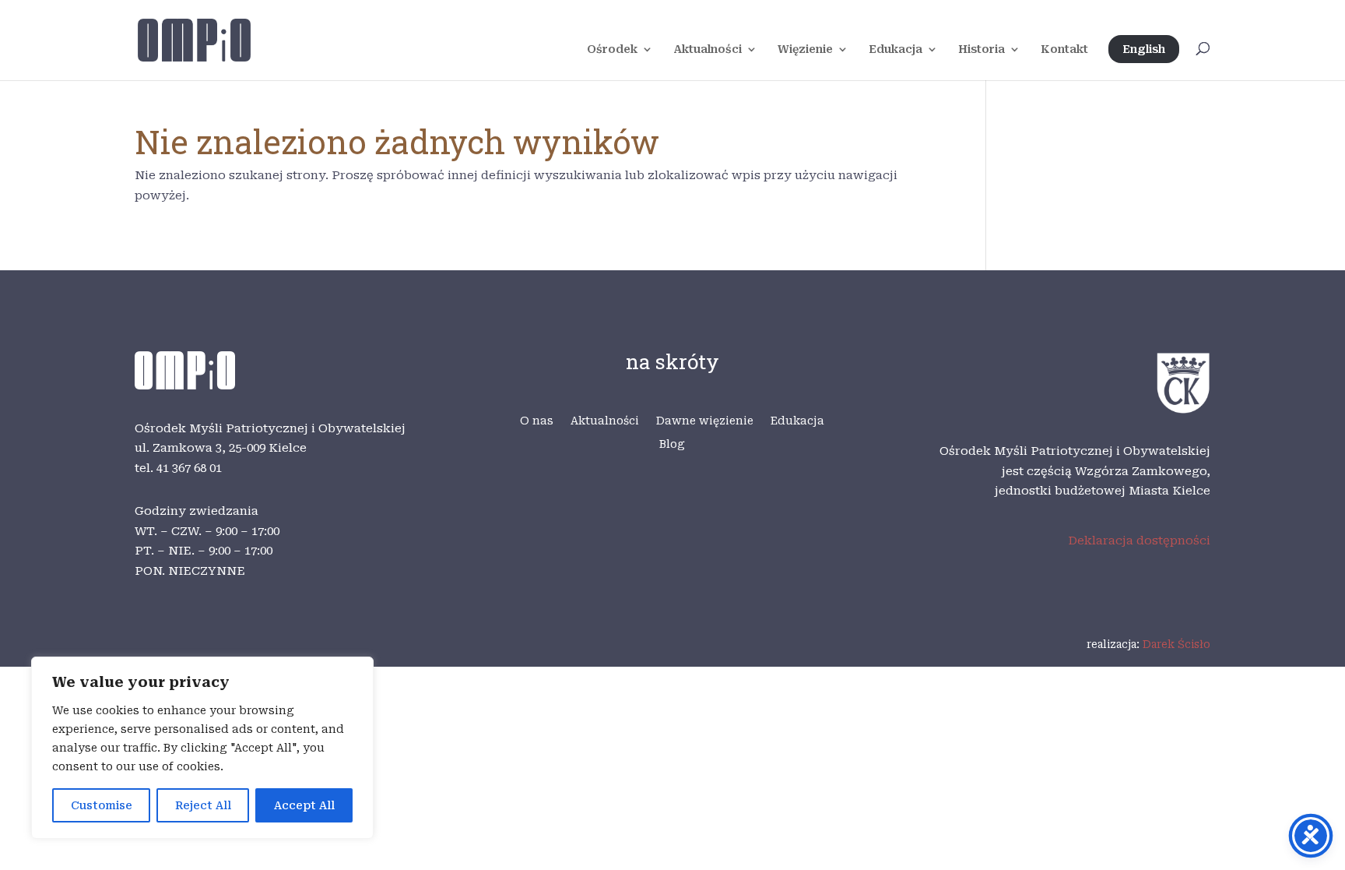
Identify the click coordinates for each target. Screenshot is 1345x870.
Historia (981, 49)
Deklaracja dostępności (1139, 541)
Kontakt (1064, 49)
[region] (202, 748)
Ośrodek (612, 49)
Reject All (203, 805)
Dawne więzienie (704, 421)
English (1143, 49)
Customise (101, 805)
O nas (536, 421)
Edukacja (895, 49)
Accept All (304, 805)
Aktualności (707, 49)
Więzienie (805, 49)
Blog (672, 444)
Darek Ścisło (1176, 644)
